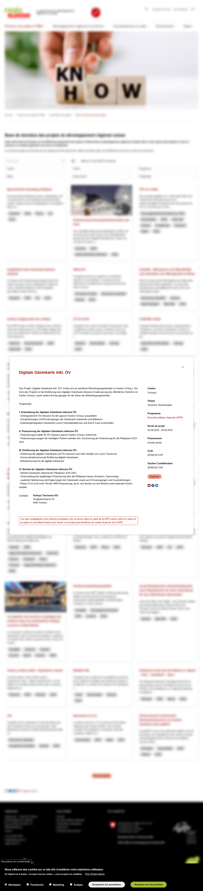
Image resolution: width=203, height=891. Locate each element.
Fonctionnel (36, 884)
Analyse (78, 884)
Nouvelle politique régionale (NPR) (165, 417)
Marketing (58, 884)
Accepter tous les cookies (148, 884)
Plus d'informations (95, 873)
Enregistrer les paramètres (106, 884)
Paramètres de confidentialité (15, 861)
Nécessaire (14, 884)
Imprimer (154, 476)
